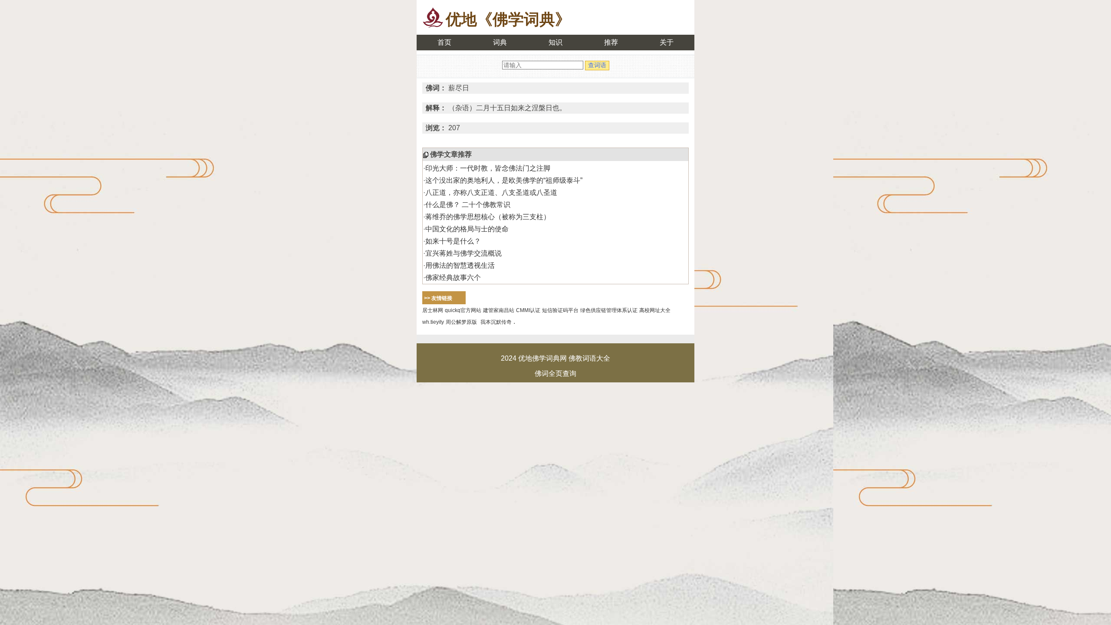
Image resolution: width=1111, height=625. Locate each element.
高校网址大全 (655, 310)
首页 (444, 42)
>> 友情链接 (438, 298)
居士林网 (432, 310)
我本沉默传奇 (496, 322)
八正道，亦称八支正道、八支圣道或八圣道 (491, 192)
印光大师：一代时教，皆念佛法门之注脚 (487, 168)
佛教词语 (582, 358)
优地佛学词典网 (542, 358)
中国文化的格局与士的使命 (467, 229)
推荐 (611, 42)
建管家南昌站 (498, 310)
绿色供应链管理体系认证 (609, 310)
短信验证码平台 (560, 310)
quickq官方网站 (463, 310)
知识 (555, 42)
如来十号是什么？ (453, 241)
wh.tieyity (433, 322)
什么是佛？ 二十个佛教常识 (467, 204)
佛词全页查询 (555, 373)
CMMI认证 (528, 310)
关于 (667, 42)
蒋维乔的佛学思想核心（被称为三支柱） (487, 216)
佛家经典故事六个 (453, 277)
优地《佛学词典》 (508, 19)
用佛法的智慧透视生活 (460, 265)
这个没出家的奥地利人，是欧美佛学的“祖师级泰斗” (503, 180)
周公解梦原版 (461, 322)
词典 (500, 42)
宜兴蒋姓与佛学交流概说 (463, 253)
